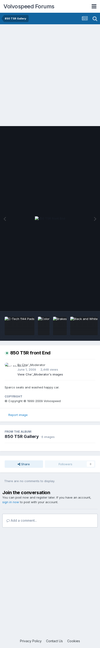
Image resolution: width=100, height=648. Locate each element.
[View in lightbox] (50, 218)
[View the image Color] (44, 326)
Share (25, 464)
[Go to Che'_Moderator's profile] (10, 368)
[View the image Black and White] (84, 326)
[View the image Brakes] (60, 326)
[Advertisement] (50, 76)
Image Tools (80, 303)
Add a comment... (23, 520)
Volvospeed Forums (28, 6)
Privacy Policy (31, 641)
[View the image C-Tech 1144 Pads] (19, 326)
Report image (18, 415)
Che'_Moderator (33, 365)
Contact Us (54, 641)
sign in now (10, 502)
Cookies (73, 641)
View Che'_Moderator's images (40, 374)
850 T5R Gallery (22, 436)
